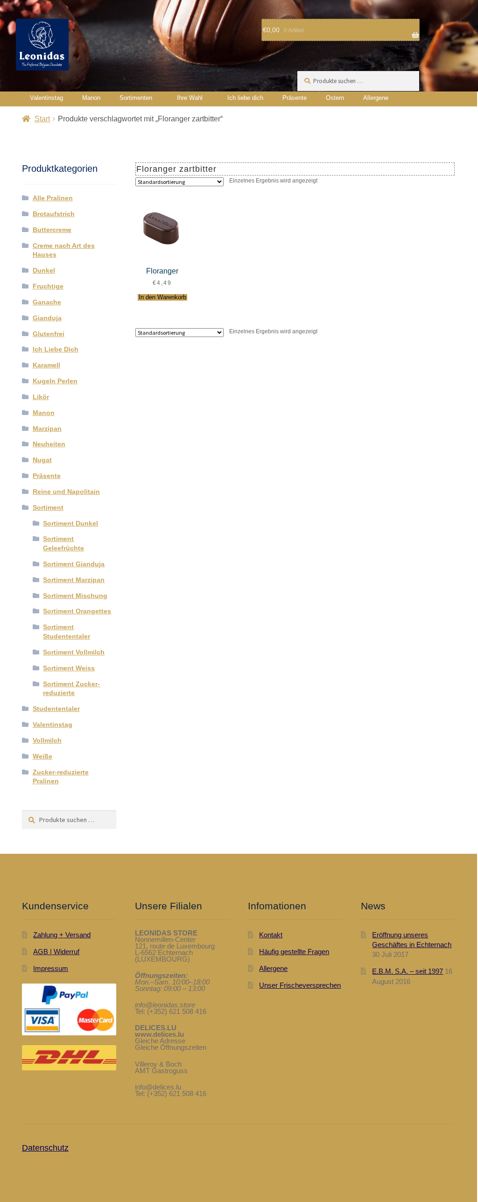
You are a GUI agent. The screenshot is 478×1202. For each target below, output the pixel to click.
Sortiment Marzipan (74, 579)
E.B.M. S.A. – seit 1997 (407, 971)
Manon (91, 97)
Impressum (50, 968)
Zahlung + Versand (62, 935)
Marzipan (47, 428)
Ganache (47, 302)
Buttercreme (52, 229)
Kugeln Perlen (55, 381)
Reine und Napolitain (66, 491)
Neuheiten (49, 444)
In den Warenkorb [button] (162, 297)
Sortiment (48, 507)
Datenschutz (45, 1148)
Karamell (46, 365)
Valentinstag (46, 97)
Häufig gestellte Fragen (294, 952)
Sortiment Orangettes (77, 611)
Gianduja (47, 318)
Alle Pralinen (53, 198)
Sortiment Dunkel (70, 523)
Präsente (294, 97)
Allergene (375, 97)
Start (42, 119)
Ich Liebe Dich (55, 349)
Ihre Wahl (190, 97)
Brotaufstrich (54, 214)
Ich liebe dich (245, 97)
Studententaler (56, 708)
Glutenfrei (48, 333)
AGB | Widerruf (56, 952)
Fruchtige (48, 286)
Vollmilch (47, 740)
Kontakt (270, 935)
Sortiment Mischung (75, 595)
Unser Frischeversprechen (300, 985)
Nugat (42, 460)
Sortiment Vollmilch (74, 652)
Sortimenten (136, 97)
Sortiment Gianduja (74, 564)
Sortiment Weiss (69, 668)
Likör (41, 397)
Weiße (42, 756)
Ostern (335, 97)
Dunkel (44, 270)
